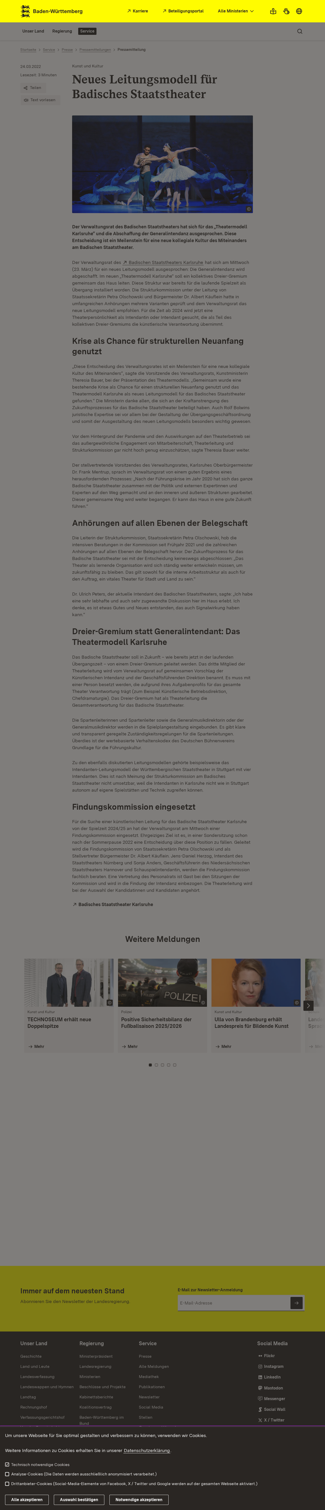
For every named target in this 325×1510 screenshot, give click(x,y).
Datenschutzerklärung (147, 1450)
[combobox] (236, 11)
